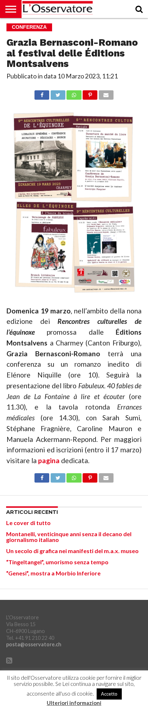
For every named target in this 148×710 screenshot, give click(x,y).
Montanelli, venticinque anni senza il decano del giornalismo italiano (68, 536)
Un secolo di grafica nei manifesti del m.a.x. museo (72, 550)
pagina (49, 460)
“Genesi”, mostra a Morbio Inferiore (53, 573)
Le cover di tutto (28, 522)
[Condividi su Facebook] (41, 93)
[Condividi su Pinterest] (90, 93)
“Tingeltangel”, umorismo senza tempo (57, 561)
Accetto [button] (109, 694)
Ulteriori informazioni (74, 703)
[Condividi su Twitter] (57, 93)
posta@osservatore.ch (33, 644)
